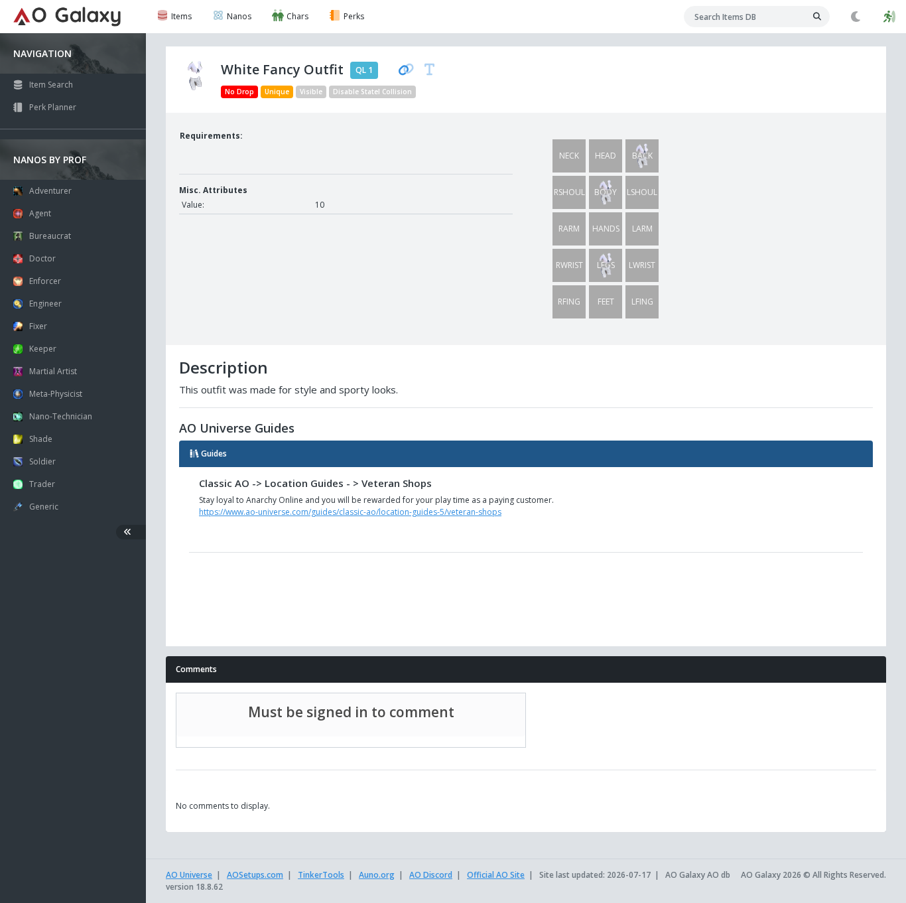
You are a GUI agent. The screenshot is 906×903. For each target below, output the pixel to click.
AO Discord (430, 874)
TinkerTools (321, 874)
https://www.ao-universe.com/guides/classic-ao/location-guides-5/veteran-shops (350, 512)
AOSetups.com (255, 874)
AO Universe (189, 874)
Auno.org (377, 874)
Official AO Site (496, 874)
